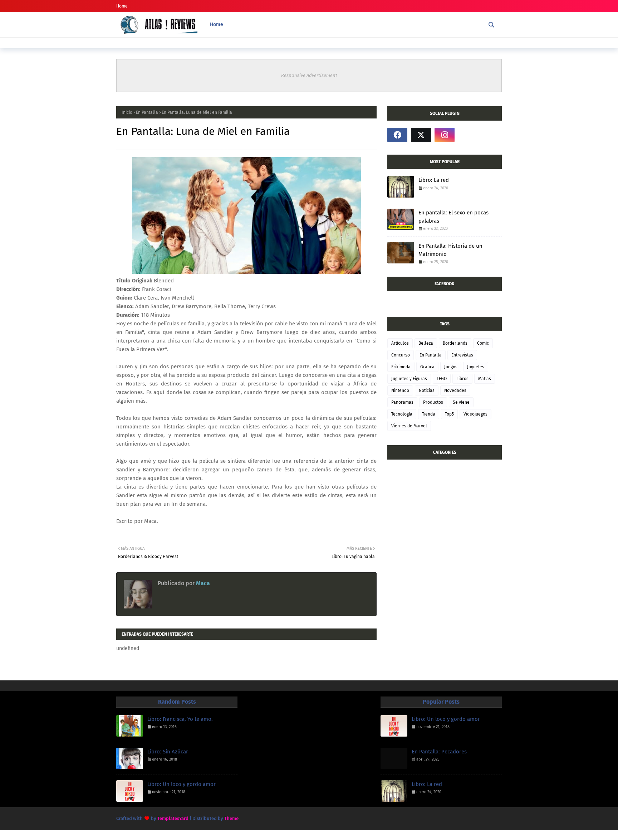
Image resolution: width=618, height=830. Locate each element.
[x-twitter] (421, 135)
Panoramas (402, 402)
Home (122, 6)
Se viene (461, 402)
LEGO (442, 378)
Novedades (455, 390)
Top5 (449, 414)
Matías (484, 378)
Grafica (427, 366)
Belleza (425, 343)
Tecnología (401, 414)
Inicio (127, 112)
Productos (433, 402)
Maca (202, 583)
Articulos (400, 343)
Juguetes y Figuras (409, 378)
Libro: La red (433, 180)
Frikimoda (401, 366)
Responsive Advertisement (309, 75)
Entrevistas (462, 355)
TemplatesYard (172, 818)
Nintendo (400, 390)
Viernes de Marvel (409, 425)
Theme (231, 818)
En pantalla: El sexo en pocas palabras (453, 216)
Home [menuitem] (216, 24)
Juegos (450, 366)
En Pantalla (147, 112)
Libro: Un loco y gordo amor (181, 784)
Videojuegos (475, 414)
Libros (462, 378)
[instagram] (445, 135)
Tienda (428, 414)
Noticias (427, 390)
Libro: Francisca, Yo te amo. (180, 719)
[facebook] (397, 135)
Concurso (400, 355)
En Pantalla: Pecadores (439, 751)
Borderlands (455, 343)
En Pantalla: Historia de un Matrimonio (450, 250)
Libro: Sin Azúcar (167, 751)
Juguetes (475, 366)
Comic (483, 343)
